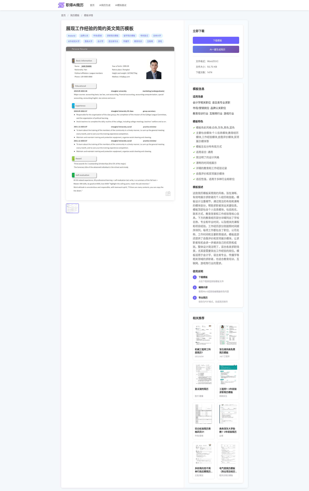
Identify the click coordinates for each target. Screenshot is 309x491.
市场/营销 (97, 35)
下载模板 (217, 40)
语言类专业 (113, 41)
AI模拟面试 (120, 5)
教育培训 (138, 41)
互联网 (150, 41)
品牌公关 (84, 35)
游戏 (160, 41)
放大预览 (121, 123)
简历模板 (74, 15)
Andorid (71, 35)
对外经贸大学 (74, 41)
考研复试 (144, 35)
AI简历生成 (104, 5)
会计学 (100, 41)
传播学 (126, 41)
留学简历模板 (129, 35)
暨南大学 (88, 41)
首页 (92, 5)
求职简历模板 (112, 35)
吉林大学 (157, 35)
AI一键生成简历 (217, 49)
